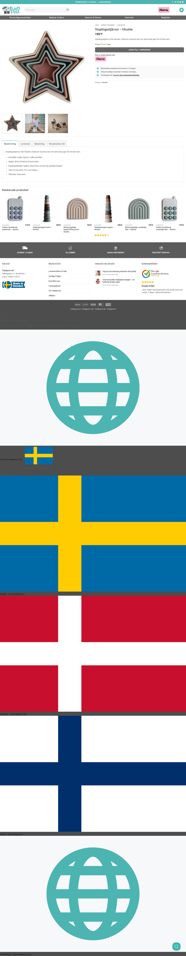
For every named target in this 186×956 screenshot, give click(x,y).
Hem (97, 25)
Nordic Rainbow (108, 25)
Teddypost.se (75, 309)
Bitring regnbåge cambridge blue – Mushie (135, 228)
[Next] (85, 67)
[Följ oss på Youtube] (182, 2)
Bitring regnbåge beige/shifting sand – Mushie (72, 229)
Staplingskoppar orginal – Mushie (104, 228)
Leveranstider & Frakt (58, 271)
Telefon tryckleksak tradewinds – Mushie (10, 228)
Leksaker (121, 25)
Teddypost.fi (111, 309)
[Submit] (67, 10)
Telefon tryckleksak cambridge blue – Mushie (166, 228)
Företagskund (54, 286)
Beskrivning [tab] (10, 144)
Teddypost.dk (100, 309)
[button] (181, 10)
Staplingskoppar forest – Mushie (42, 228)
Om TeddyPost (55, 291)
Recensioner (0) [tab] (57, 144)
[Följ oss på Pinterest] (180, 2)
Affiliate (52, 296)
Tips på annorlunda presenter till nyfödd (119, 271)
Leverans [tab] (25, 144)
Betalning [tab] (39, 144)
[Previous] (7, 67)
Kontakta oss (54, 281)
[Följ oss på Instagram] (175, 2)
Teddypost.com (88, 309)
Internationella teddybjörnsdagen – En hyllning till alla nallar (119, 281)
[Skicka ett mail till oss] (178, 2)
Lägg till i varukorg (139, 50)
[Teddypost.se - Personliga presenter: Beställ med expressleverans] (11, 9)
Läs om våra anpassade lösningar (126, 75)
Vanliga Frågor (55, 276)
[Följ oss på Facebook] (172, 2)
